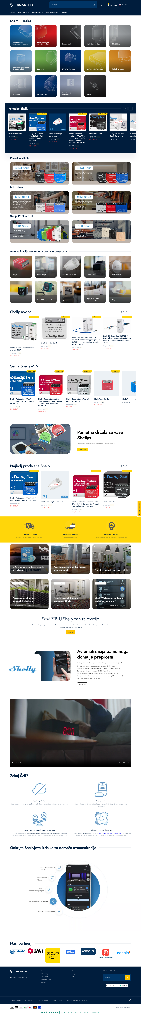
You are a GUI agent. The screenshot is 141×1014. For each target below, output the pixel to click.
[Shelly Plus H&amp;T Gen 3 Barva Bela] (118, 127)
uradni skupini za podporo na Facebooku (110, 833)
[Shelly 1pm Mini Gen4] (107, 392)
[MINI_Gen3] (101, 202)
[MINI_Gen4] (39, 202)
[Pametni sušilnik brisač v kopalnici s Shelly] (70, 594)
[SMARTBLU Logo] (19, 973)
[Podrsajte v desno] (131, 109)
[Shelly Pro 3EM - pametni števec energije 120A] (24, 341)
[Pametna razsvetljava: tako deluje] (111, 559)
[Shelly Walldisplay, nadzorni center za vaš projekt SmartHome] (111, 594)
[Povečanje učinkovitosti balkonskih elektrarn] (29, 594)
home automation (18, 583)
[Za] (39, 231)
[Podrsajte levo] (126, 109)
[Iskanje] (94, 5)
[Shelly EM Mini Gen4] (55, 336)
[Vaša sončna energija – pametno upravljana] (29, 559)
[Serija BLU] (101, 231)
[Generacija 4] (39, 173)
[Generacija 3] (101, 173)
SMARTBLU (122, 1007)
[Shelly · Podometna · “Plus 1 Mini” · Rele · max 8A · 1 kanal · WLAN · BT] (37, 127)
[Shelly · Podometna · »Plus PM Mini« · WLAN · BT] (79, 392)
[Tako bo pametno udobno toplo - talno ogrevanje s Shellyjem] (70, 559)
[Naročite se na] (127, 977)
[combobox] (73, 4)
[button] (111, 4)
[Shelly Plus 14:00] (98, 127)
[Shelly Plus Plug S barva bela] (58, 127)
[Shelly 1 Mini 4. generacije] (135, 392)
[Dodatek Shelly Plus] (17, 127)
